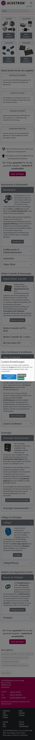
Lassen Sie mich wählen (9, 377)
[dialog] (17, 370)
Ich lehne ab (22, 375)
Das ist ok (21, 378)
